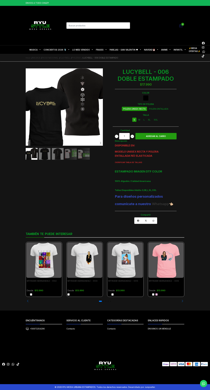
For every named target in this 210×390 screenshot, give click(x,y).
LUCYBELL (65, 58)
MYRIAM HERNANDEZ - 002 (42, 281)
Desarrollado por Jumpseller (141, 387)
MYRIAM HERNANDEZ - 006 (164, 281)
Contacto (70, 328)
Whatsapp (160, 204)
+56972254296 (37, 328)
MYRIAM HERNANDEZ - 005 (123, 281)
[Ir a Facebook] (203, 43)
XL (149, 120)
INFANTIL (178, 50)
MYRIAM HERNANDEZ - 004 (82, 281)
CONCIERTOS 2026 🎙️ (55, 50)
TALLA (146, 115)
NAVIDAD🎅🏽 (149, 50)
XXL (156, 120)
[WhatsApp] (203, 52)
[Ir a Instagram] (203, 47)
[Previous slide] (28, 143)
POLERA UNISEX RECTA (134, 109)
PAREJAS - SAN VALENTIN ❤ (124, 50)
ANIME (164, 50)
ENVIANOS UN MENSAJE (159, 328)
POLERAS (76, 58)
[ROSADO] (156, 294)
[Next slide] (100, 143)
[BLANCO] (31, 294)
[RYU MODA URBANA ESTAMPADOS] (40, 25)
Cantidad (125, 130)
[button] (28, 301)
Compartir (146, 215)
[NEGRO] (145, 97)
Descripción (121, 141)
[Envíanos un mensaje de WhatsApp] (203, 383)
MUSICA (33, 50)
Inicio (28, 58)
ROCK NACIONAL (50, 58)
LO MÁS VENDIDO (81, 50)
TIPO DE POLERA (146, 104)
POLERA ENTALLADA (158, 109)
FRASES (100, 50)
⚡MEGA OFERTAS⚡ (194, 49)
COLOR (145, 93)
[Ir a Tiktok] (203, 56)
